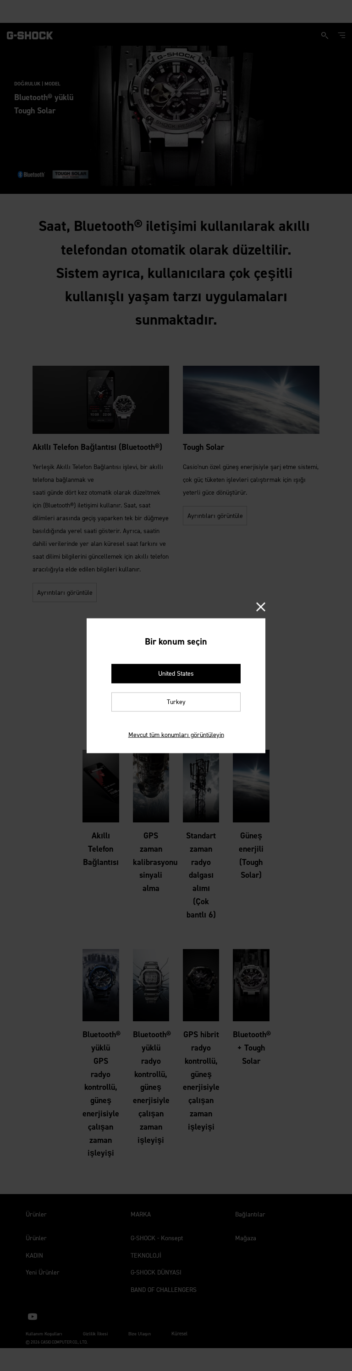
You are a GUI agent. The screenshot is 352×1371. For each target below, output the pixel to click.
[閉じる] (260, 607)
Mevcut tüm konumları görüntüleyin (176, 734)
